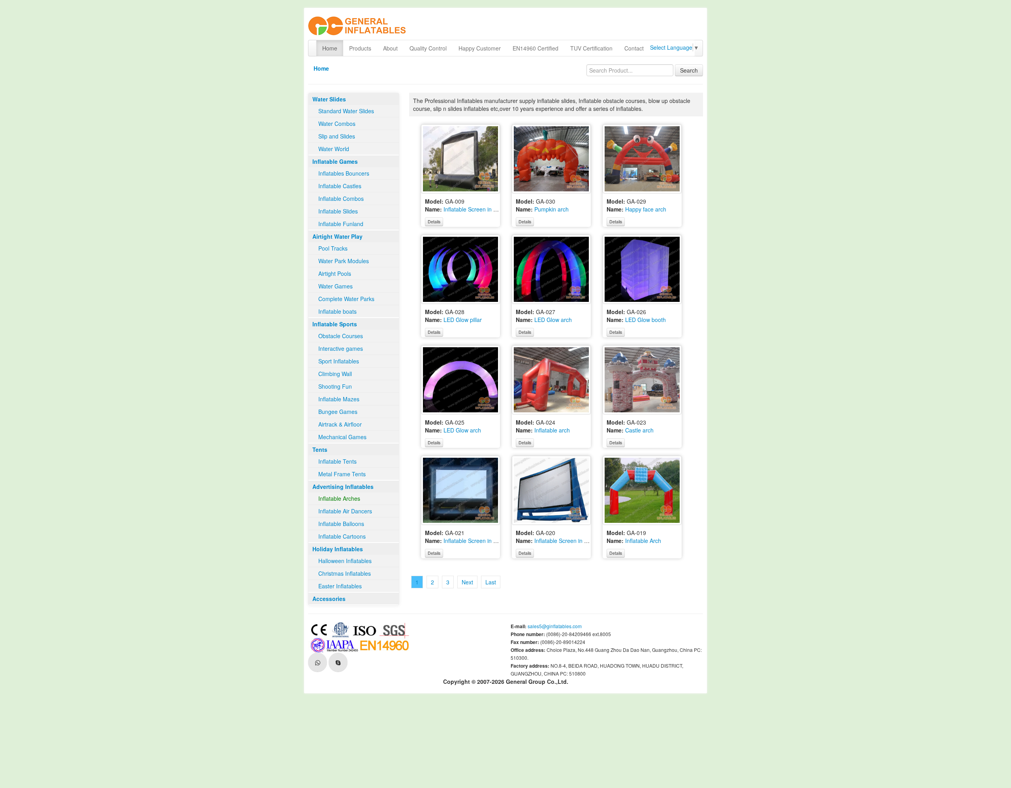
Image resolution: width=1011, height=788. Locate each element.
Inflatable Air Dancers (345, 511)
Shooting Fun (335, 386)
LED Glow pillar (462, 320)
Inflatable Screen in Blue (564, 541)
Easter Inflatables (340, 586)
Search (689, 70)
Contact (634, 48)
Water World (333, 149)
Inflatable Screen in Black (475, 209)
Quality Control (428, 48)
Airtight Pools (334, 273)
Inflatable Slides (338, 211)
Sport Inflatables (338, 361)
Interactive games (340, 348)
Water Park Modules (343, 261)
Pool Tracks (333, 248)
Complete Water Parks (346, 299)
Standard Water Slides (346, 111)
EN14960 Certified (535, 48)
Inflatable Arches (339, 498)
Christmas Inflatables (344, 573)
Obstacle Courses (340, 336)
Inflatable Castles (339, 186)
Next (467, 582)
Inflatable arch (552, 430)
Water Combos (336, 123)
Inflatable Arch (643, 541)
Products (360, 48)
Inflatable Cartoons (342, 536)
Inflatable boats (337, 311)
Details (434, 222)
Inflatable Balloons (341, 524)
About (390, 48)
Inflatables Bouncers (343, 173)
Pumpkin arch (551, 209)
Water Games (335, 286)
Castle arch (639, 430)
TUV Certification (591, 48)
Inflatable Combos (341, 198)
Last (490, 582)
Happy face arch (645, 209)
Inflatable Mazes (338, 399)
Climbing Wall (335, 374)
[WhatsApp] (317, 662)
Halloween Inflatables (345, 561)
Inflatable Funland (340, 224)
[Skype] (338, 662)
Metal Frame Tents (342, 474)
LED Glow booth (645, 320)
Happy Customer (480, 48)
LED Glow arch (553, 320)
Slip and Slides (336, 136)
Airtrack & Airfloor (340, 424)
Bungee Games (337, 412)
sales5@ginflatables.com (555, 626)
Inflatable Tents (337, 461)
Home (329, 48)
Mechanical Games (342, 437)
